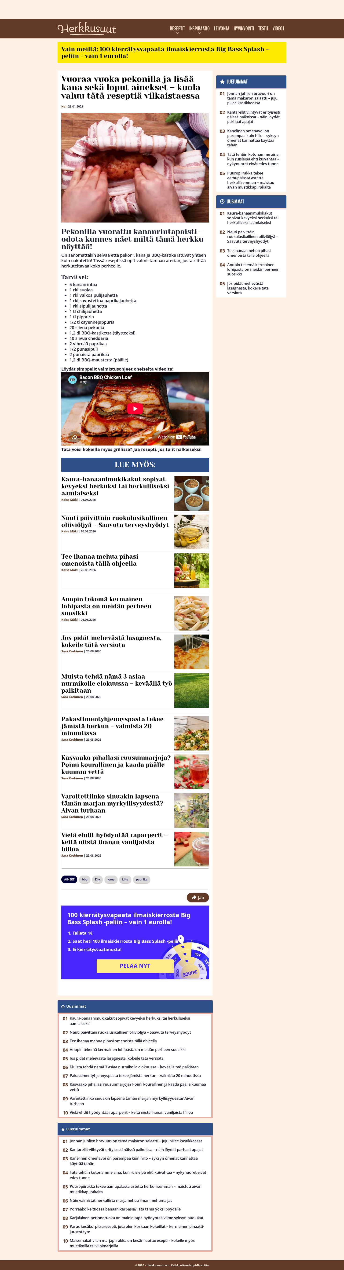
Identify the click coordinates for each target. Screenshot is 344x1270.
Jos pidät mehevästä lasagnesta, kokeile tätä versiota (111, 641)
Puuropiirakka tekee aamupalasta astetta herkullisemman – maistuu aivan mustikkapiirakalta (135, 1189)
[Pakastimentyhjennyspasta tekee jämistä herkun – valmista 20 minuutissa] (192, 733)
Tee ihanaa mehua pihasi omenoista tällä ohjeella (99, 560)
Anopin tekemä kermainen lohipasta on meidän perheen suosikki (106, 606)
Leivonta (222, 28)
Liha (125, 879)
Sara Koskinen (72, 651)
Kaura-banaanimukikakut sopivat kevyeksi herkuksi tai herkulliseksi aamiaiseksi (115, 486)
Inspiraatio (199, 28)
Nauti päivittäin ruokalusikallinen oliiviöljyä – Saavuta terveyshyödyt (115, 521)
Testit (263, 28)
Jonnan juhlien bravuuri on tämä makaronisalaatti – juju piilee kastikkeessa (136, 1141)
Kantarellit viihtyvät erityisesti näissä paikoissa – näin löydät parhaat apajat (136, 1149)
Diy (97, 879)
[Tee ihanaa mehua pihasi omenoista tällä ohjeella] (192, 570)
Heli (64, 106)
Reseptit (177, 28)
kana (111, 879)
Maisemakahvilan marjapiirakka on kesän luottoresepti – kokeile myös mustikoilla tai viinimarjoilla (132, 1243)
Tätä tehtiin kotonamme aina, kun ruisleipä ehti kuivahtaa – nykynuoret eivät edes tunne (138, 1175)
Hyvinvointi (244, 28)
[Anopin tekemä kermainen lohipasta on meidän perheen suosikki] (191, 613)
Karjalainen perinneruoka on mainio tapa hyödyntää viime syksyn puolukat (136, 1217)
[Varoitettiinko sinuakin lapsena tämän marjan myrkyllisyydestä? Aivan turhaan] (192, 810)
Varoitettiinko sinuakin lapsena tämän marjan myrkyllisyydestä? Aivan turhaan (112, 803)
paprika (141, 879)
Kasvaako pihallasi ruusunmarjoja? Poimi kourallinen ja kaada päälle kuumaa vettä (116, 764)
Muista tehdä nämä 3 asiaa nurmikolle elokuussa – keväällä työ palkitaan (116, 683)
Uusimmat (76, 1006)
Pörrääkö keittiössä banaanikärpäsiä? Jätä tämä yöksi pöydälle (125, 1209)
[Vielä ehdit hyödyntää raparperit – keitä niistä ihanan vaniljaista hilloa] (192, 849)
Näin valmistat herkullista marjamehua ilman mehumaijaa (121, 1200)
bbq (85, 879)
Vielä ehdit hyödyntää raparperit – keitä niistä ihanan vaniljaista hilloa (114, 842)
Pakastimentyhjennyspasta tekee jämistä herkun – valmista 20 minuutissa (112, 726)
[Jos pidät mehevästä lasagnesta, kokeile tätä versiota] (192, 652)
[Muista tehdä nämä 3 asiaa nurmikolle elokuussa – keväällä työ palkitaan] (192, 690)
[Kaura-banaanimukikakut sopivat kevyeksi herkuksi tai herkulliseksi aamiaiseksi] (191, 493)
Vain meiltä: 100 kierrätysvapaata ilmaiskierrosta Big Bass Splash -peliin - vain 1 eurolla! (165, 52)
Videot (278, 28)
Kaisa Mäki (69, 500)
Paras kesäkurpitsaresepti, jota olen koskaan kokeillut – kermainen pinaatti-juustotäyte (137, 1229)
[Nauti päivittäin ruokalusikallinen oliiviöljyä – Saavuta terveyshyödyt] (192, 532)
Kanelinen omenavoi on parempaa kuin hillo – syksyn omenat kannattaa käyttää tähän (134, 1161)
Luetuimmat (78, 1129)
